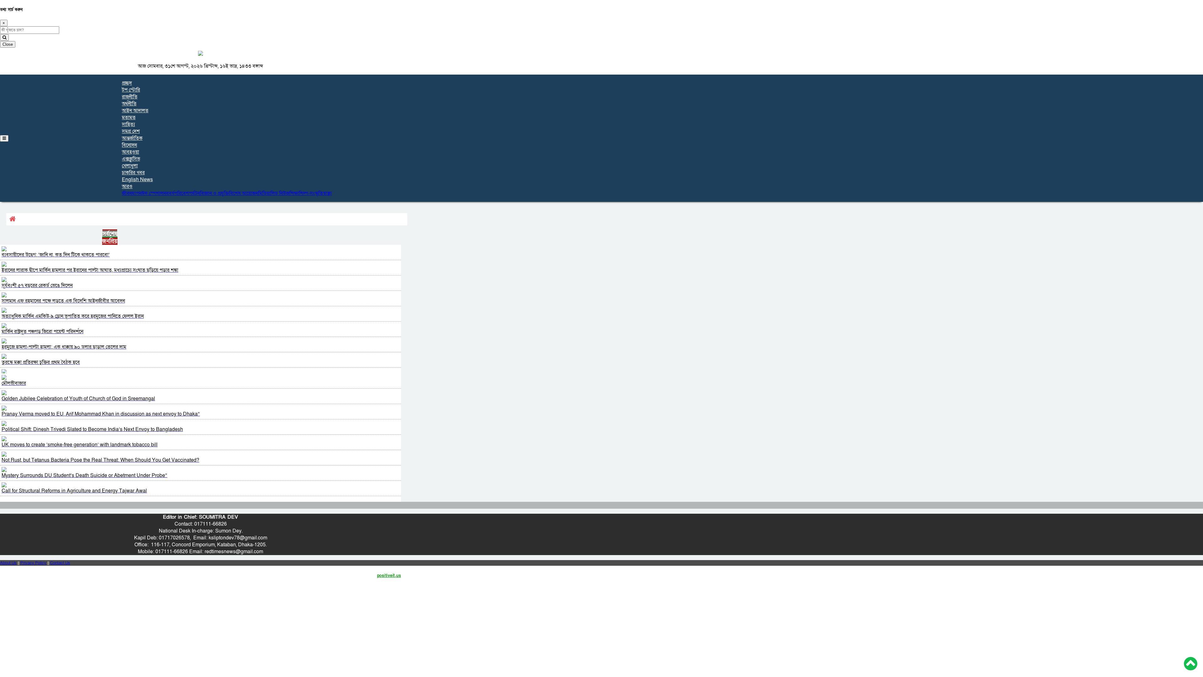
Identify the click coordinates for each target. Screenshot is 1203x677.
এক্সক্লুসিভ (131, 158)
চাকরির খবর (133, 172)
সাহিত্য (128, 124)
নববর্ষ (169, 193)
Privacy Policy (33, 563)
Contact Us (60, 563)
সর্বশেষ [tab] (109, 234)
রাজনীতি (130, 96)
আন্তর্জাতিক (132, 138)
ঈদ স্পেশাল (153, 193)
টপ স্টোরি (131, 90)
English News (137, 179)
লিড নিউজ (279, 193)
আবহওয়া (130, 152)
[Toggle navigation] (4, 138)
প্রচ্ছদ (127, 83)
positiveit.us (389, 576)
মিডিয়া (264, 193)
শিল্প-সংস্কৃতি (311, 193)
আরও (127, 186)
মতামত (129, 117)
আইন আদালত (135, 110)
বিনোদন (129, 145)
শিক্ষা (294, 193)
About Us (8, 563)
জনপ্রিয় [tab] (109, 241)
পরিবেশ (181, 193)
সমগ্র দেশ (131, 131)
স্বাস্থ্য (327, 193)
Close (8, 44)
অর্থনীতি (129, 103)
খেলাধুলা (130, 165)
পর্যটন (194, 193)
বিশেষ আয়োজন (243, 193)
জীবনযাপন (132, 193)
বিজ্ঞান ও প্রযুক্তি (214, 193)
